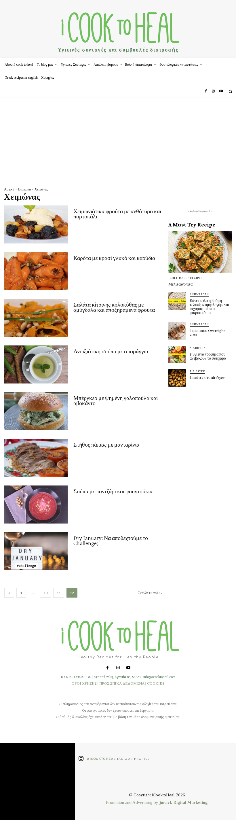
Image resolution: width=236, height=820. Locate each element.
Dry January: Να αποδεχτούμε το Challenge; (110, 540)
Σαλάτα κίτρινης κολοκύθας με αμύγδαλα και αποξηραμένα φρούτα (114, 307)
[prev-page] (9, 593)
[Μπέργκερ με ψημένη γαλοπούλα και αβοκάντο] (36, 411)
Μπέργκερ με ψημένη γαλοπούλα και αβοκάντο (115, 400)
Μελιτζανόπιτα (180, 284)
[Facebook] (206, 91)
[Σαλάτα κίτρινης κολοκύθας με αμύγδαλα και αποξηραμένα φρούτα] (36, 318)
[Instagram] (213, 91)
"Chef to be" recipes (185, 277)
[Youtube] (221, 91)
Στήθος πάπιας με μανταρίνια (106, 444)
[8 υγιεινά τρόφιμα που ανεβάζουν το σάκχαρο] (177, 355)
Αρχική (9, 189)
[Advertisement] (118, 140)
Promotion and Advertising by (132, 802)
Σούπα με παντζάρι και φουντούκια (113, 491)
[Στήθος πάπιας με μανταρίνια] (36, 458)
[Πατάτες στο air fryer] (177, 378)
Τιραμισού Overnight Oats (207, 332)
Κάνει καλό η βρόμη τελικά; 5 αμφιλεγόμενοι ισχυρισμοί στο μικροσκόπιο (209, 306)
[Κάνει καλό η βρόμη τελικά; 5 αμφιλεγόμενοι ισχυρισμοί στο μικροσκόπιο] (177, 301)
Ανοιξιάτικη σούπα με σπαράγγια (110, 351)
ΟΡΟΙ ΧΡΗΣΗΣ (84, 683)
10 (45, 593)
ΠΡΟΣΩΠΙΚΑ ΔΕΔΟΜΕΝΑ (121, 683)
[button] (230, 91)
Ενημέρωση (199, 294)
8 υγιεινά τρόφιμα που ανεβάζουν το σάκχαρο (208, 356)
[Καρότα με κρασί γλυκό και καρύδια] (36, 271)
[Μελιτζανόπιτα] (200, 252)
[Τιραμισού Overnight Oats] (177, 331)
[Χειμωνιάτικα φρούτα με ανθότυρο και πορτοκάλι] (36, 224)
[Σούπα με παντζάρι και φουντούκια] (36, 504)
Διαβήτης (197, 347)
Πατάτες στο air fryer (207, 377)
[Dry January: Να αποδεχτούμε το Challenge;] (36, 551)
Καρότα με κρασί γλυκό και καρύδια (114, 258)
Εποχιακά (24, 189)
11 (59, 593)
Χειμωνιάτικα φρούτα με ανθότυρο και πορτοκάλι (117, 214)
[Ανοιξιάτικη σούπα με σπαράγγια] (36, 364)
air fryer (197, 371)
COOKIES (155, 683)
